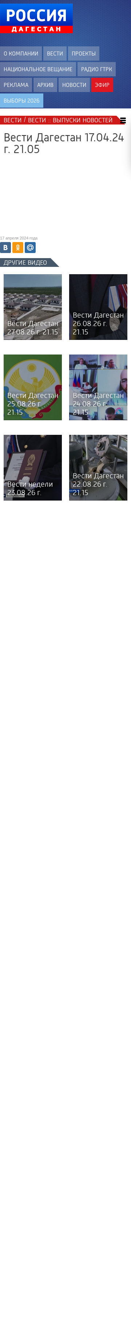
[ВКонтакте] (5, 247)
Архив (45, 84)
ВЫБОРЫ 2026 (22, 100)
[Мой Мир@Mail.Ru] (30, 247)
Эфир (102, 84)
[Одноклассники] (17, 247)
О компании (21, 53)
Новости (74, 84)
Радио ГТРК (96, 69)
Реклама (16, 84)
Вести (55, 53)
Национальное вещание (38, 69)
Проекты (84, 53)
